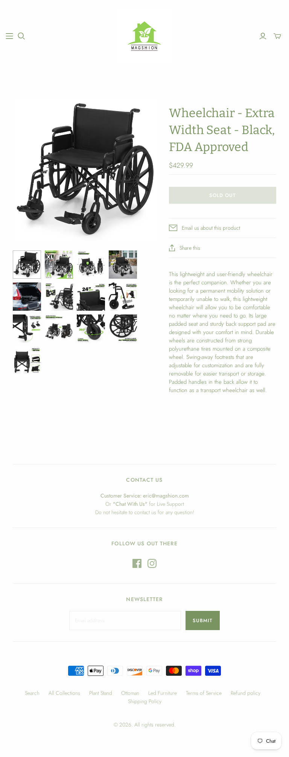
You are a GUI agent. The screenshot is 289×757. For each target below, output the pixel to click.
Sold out (222, 195)
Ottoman (130, 693)
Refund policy (245, 693)
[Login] (263, 36)
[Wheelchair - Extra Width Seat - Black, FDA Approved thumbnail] (27, 264)
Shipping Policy (144, 701)
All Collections (64, 693)
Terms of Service (204, 693)
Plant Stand (100, 693)
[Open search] (21, 36)
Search (32, 693)
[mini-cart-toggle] (277, 36)
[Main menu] (9, 36)
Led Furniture (162, 693)
